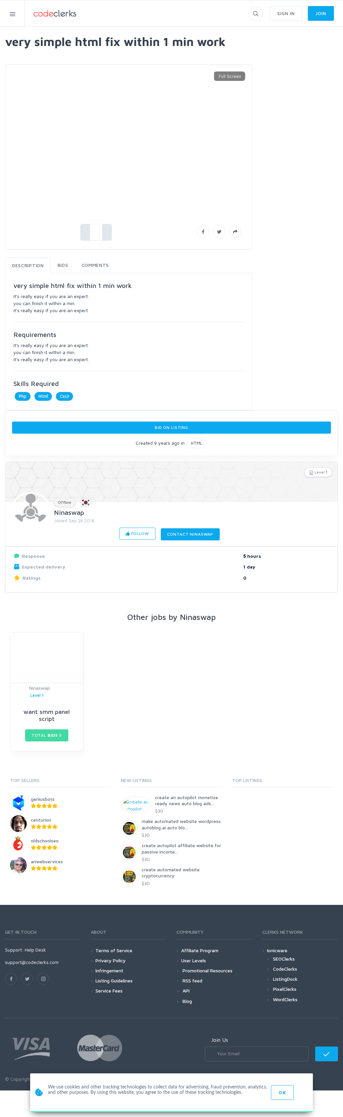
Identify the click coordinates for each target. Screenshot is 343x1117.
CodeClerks (285, 969)
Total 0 (46, 735)
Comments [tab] (95, 265)
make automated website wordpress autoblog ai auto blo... (181, 824)
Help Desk (35, 950)
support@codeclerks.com (32, 962)
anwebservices (47, 861)
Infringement (109, 970)
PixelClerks (284, 989)
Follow (139, 533)
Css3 (64, 396)
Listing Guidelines (114, 980)
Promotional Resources (206, 970)
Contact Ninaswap (190, 534)
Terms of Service (113, 950)
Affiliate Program (199, 950)
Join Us (219, 1040)
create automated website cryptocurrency (171, 872)
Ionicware (277, 950)
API (185, 990)
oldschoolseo (45, 840)
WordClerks (285, 999)
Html (43, 396)
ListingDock (285, 979)
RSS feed (191, 980)
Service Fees (109, 990)
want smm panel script (46, 715)
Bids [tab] (63, 265)
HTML (196, 443)
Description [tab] (28, 265)
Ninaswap (69, 512)
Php (22, 396)
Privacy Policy (110, 960)
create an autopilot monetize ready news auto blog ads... (186, 800)
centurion (41, 820)
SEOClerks (284, 959)
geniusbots (43, 799)
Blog (186, 1001)
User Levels (193, 960)
